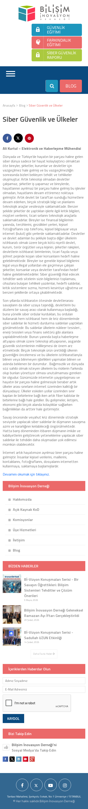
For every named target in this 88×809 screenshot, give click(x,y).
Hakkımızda (22, 499)
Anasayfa (9, 105)
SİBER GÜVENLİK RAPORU (61, 55)
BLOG (70, 85)
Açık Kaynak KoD (26, 509)
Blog (22, 105)
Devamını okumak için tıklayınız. (26, 474)
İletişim (19, 540)
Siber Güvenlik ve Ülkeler (46, 105)
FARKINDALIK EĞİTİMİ (59, 42)
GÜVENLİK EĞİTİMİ (56, 29)
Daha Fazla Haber (43, 654)
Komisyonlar (23, 519)
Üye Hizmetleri (24, 530)
